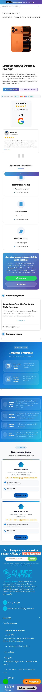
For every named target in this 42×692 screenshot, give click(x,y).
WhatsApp (22, 278)
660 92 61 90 (9, 652)
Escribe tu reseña (12, 89)
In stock (6, 327)
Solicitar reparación (27, 688)
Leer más (7, 150)
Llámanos (22, 284)
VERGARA (8, 658)
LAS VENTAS (9, 635)
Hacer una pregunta (30, 89)
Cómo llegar (20, 495)
